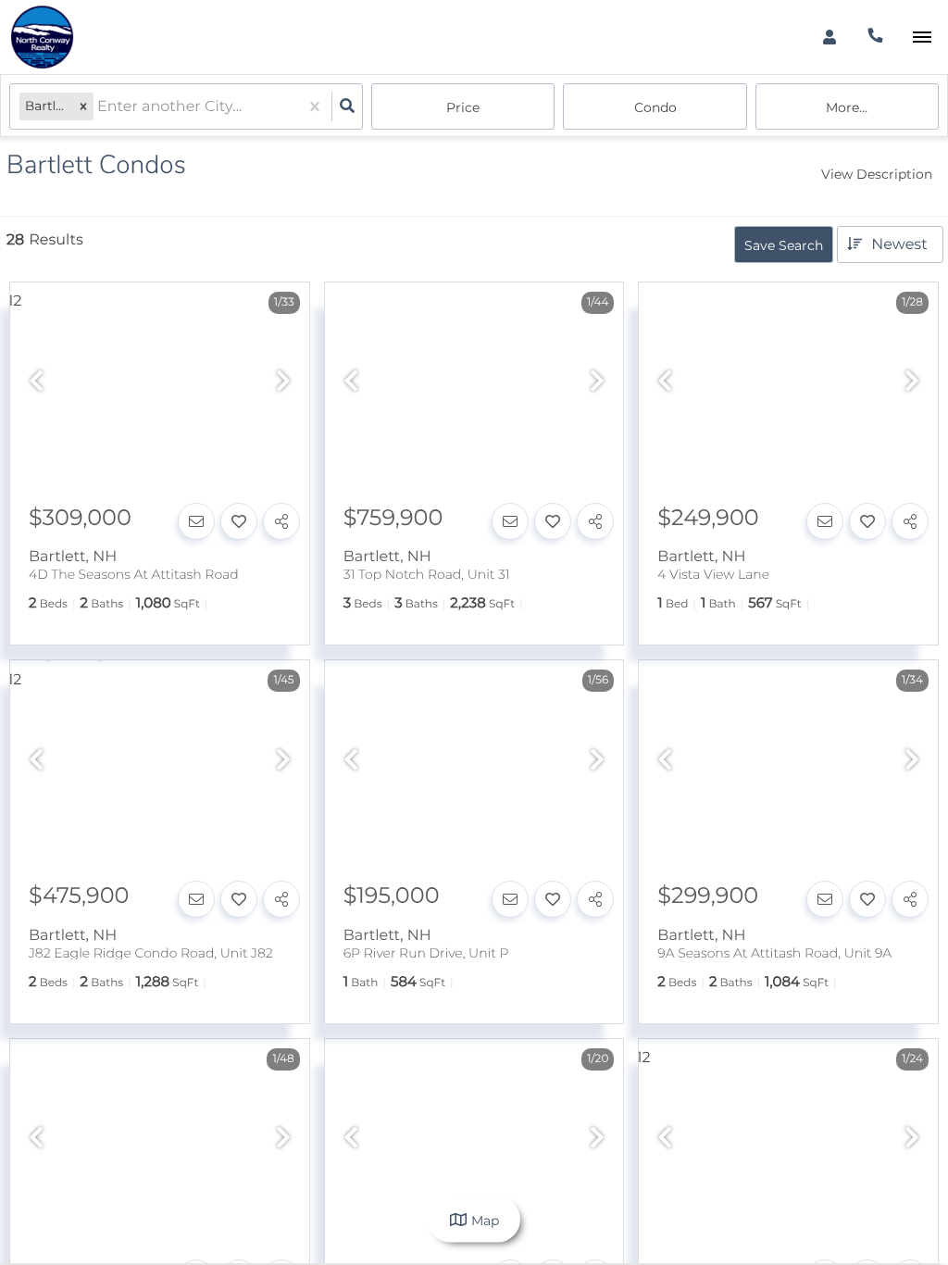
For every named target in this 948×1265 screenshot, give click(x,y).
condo (655, 107)
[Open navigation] (921, 37)
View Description (876, 174)
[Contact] (196, 521)
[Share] (281, 521)
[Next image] (283, 382)
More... (846, 107)
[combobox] (99, 107)
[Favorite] (238, 521)
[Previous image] (36, 382)
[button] (83, 107)
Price (463, 107)
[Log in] (829, 37)
